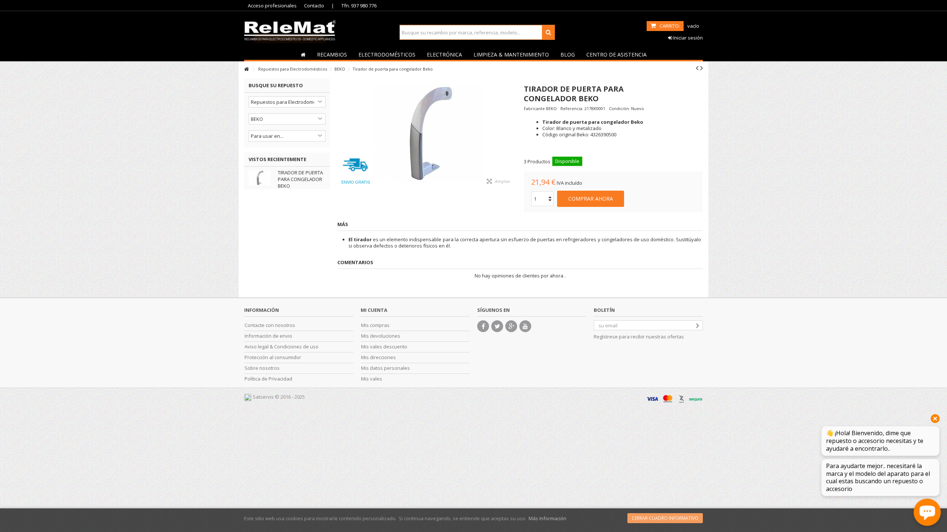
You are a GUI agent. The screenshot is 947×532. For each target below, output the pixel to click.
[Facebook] (483, 326)
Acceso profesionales (272, 5)
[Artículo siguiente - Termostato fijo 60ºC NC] (701, 68)
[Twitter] (497, 326)
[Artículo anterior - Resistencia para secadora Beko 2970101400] (697, 68)
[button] (332, 54)
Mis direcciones (378, 357)
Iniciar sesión (687, 37)
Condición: (619, 108)
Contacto (314, 5)
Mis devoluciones (380, 336)
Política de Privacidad (268, 379)
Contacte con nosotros (270, 325)
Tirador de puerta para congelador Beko (300, 179)
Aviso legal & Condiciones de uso (282, 347)
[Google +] (511, 326)
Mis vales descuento (384, 347)
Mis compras (375, 325)
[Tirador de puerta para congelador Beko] (426, 134)
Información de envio (268, 336)
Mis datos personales (385, 368)
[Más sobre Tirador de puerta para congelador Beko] (261, 177)
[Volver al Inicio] (246, 69)
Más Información (547, 518)
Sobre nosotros (262, 368)
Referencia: (571, 108)
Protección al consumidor (273, 357)
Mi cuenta (374, 310)
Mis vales (371, 379)
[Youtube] (525, 326)
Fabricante (534, 108)
